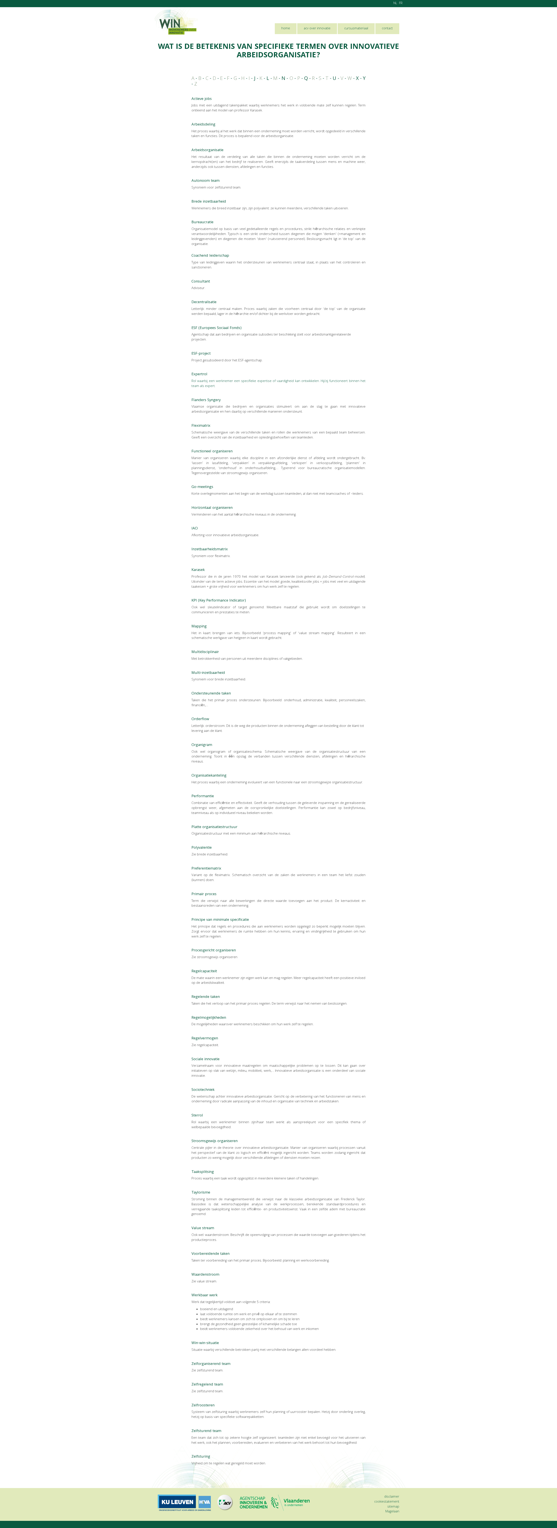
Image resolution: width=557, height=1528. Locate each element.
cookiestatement (386, 1502)
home (285, 28)
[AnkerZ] (231, 1364)
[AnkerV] (214, 1228)
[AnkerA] (212, 99)
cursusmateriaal (356, 28)
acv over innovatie (317, 28)
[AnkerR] (217, 971)
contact (387, 28)
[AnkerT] (214, 1172)
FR (401, 3)
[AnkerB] (226, 202)
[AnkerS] (220, 1059)
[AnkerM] (207, 626)
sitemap (393, 1507)
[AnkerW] (219, 1275)
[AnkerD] (217, 302)
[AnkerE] (242, 328)
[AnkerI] (198, 529)
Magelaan (392, 1512)
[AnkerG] (213, 487)
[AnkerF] (221, 400)
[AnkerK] (205, 570)
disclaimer (391, 1497)
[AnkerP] (214, 796)
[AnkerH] (233, 508)
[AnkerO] (231, 694)
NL (395, 3)
